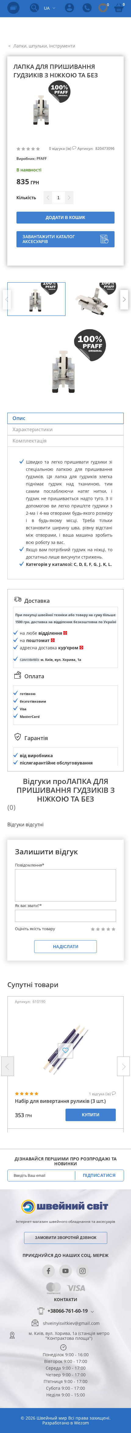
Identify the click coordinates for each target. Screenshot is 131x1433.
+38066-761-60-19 (68, 1311)
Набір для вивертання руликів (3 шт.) (60, 1101)
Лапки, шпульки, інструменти (43, 46)
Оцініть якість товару (35, 929)
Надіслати (65, 946)
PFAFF (42, 158)
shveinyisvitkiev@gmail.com (71, 1323)
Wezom (81, 1423)
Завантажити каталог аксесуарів (49, 239)
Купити (90, 1114)
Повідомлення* (29, 865)
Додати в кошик (65, 217)
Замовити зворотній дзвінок (65, 1238)
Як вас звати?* (28, 905)
